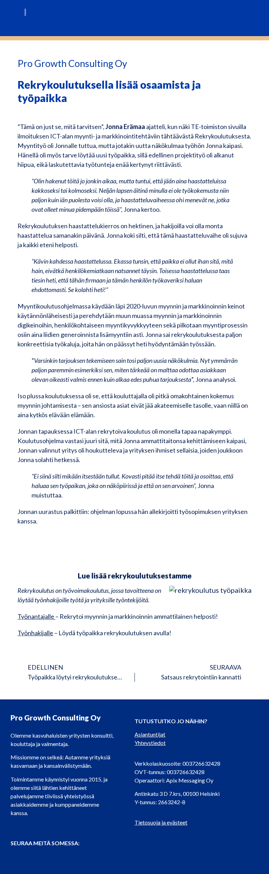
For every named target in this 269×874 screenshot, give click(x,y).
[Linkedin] (30, 857)
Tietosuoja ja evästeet (160, 822)
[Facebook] (16, 857)
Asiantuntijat (149, 734)
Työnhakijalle (35, 633)
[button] (239, 15)
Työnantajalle (36, 616)
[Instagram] (44, 857)
